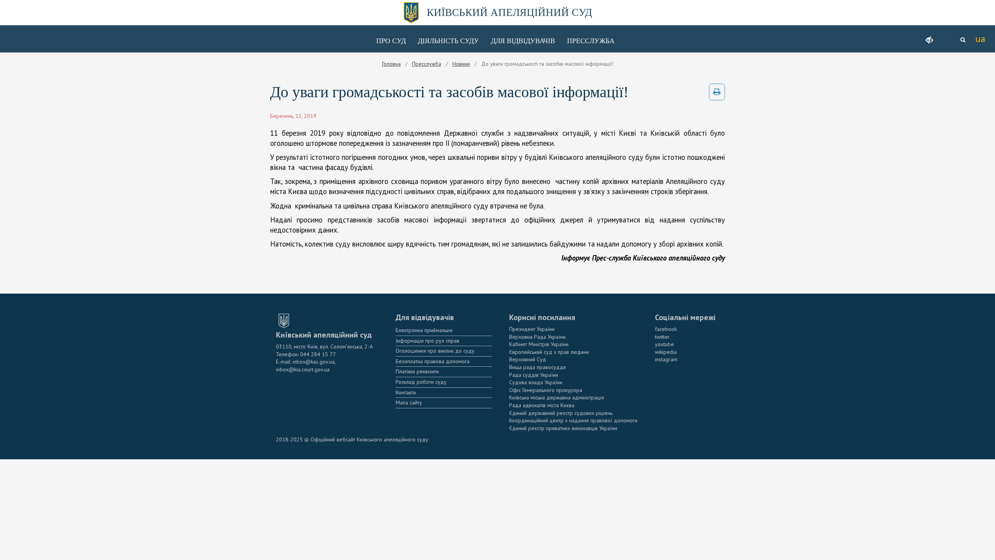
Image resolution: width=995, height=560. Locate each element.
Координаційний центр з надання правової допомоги (573, 420)
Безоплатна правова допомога (433, 361)
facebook (666, 329)
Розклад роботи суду (421, 381)
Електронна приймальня (424, 330)
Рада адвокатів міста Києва (541, 405)
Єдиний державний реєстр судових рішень (561, 413)
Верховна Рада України (537, 336)
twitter (662, 336)
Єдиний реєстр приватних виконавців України (563, 428)
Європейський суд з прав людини (549, 351)
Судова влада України (535, 382)
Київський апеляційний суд (509, 12)
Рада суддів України (533, 374)
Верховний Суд (527, 359)
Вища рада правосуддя (537, 367)
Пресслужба (590, 41)
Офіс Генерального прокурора (545, 390)
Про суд (391, 41)
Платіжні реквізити (417, 371)
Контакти (406, 392)
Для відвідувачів (523, 41)
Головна (391, 63)
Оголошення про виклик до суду (435, 350)
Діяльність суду (448, 41)
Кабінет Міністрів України (539, 344)
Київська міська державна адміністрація (556, 397)
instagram (666, 359)
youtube (664, 344)
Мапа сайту (409, 402)
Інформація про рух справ (427, 340)
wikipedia (666, 351)
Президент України (532, 329)
